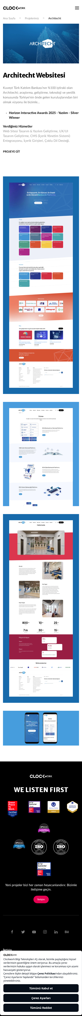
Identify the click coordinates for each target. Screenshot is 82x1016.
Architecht (54, 18)
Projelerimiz (32, 18)
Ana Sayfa (9, 18)
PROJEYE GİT (11, 151)
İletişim (41, 899)
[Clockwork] (15, 8)
